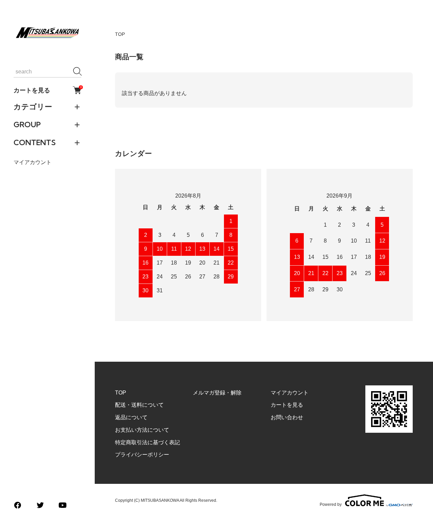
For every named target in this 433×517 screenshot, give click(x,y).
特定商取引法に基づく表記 (147, 442)
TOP (120, 34)
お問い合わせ (287, 417)
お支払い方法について (142, 430)
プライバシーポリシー (142, 454)
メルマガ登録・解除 (217, 393)
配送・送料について (139, 405)
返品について (131, 417)
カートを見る (47, 90)
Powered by (331, 504)
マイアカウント (32, 162)
